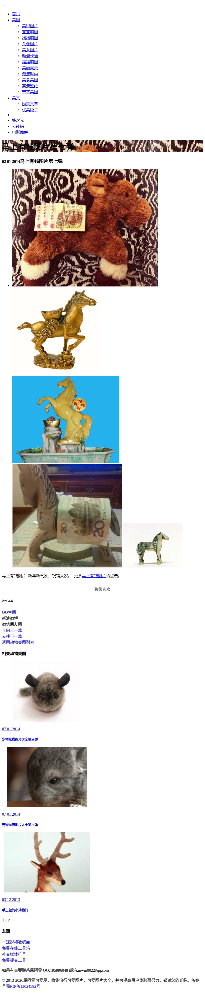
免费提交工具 (14, 960)
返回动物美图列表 (18, 642)
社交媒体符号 (14, 954)
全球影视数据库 (16, 942)
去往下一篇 (12, 636)
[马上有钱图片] (85, 285)
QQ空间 (9, 612)
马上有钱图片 (94, 576)
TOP (6, 920)
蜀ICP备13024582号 (23, 986)
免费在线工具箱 (16, 948)
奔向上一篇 (12, 630)
